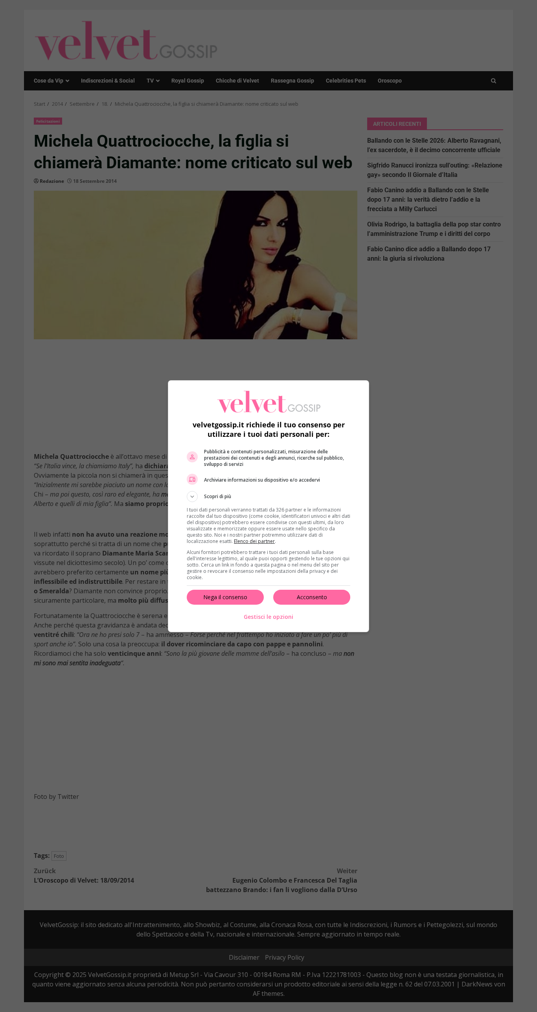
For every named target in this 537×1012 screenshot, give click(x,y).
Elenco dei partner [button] (254, 541)
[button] (268, 496)
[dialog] (268, 506)
